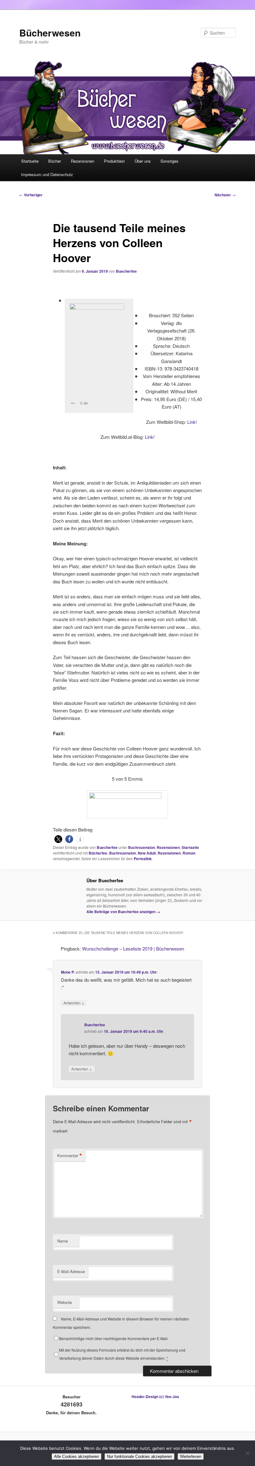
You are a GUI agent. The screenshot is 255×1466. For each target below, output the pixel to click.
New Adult (147, 853)
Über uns (143, 161)
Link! (192, 422)
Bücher (54, 161)
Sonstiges (169, 161)
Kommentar (69, 1156)
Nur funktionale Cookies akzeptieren (139, 1456)
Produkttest (114, 161)
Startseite (30, 161)
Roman (189, 853)
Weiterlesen (190, 1456)
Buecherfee (126, 271)
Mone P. (68, 972)
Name (62, 1241)
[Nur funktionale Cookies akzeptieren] (247, 1453)
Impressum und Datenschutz (47, 174)
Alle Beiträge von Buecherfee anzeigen (123, 911)
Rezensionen (82, 161)
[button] (58, 839)
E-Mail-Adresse (71, 1271)
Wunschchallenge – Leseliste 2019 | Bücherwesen (133, 948)
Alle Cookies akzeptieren (76, 1456)
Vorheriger (31, 195)
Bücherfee (98, 853)
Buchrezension (141, 847)
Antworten (73, 1002)
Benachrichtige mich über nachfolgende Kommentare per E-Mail (113, 1338)
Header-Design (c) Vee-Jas (155, 1396)
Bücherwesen (50, 32)
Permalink (143, 858)
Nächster (225, 195)
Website (64, 1302)
